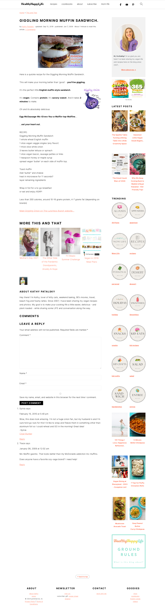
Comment (25, 335)
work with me (102, 593)
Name (23, 373)
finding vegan (135, 599)
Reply (22, 439)
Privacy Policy (30, 601)
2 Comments (30, 29)
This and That (31, 13)
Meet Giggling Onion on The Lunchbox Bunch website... (47, 211)
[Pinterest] (133, 4)
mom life (105, 4)
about (80, 4)
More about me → (128, 70)
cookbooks (67, 4)
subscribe (92, 4)
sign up (67, 593)
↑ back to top (82, 577)
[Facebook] (120, 4)
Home (22, 13)
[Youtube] (127, 4)
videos (135, 601)
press (34, 596)
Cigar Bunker (26, 434)
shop (135, 593)
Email (23, 383)
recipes (53, 4)
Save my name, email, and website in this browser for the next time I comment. (58, 397)
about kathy (33, 593)
